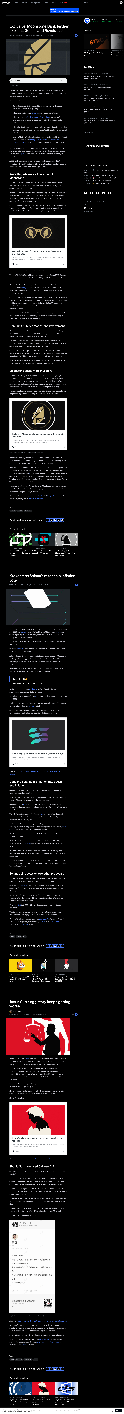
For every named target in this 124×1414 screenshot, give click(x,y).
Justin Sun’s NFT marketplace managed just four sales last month (42, 1316)
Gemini (33, 30)
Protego (24, 283)
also (30, 469)
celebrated (33, 685)
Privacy (105, 197)
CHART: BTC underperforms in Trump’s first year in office (100, 117)
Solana (35, 580)
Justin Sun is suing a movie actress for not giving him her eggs (41, 1397)
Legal (37, 1010)
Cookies (99, 197)
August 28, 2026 (49, 679)
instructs (20, 644)
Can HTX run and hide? (102, 176)
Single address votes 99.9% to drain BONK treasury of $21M (19, 975)
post (27, 1054)
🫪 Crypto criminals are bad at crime (105, 171)
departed (23, 149)
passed (23, 627)
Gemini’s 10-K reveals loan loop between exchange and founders (19, 549)
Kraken (27, 580)
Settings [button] (111, 1411)
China (27, 1010)
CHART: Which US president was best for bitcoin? (99, 84)
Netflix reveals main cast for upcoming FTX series (42, 547)
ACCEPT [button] (118, 1410)
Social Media (42, 1010)
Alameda (28, 30)
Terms (86, 199)
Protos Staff (50, 30)
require (58, 627)
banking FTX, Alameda (38, 135)
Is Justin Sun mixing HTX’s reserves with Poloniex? (37, 1154)
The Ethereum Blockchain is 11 (105, 173)
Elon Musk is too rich (102, 179)
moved (31, 701)
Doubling (27, 839)
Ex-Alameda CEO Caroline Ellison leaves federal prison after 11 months (65, 549)
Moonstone (39, 30)
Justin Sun (32, 1010)
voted (25, 800)
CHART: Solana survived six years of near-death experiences (99, 95)
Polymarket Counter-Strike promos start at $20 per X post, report (65, 1397)
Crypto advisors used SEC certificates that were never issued (19, 1397)
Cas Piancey (17, 1007)
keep (41, 809)
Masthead (92, 197)
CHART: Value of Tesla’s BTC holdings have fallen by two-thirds (99, 73)
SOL (31, 580)
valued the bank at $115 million (37, 113)
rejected (18, 900)
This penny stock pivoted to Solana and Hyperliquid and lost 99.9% (65, 975)
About (86, 197)
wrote (37, 692)
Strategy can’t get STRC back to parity (95, 49)
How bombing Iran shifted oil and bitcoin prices (98, 106)
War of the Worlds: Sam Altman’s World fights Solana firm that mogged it (41, 975)
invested (34, 108)
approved (23, 881)
